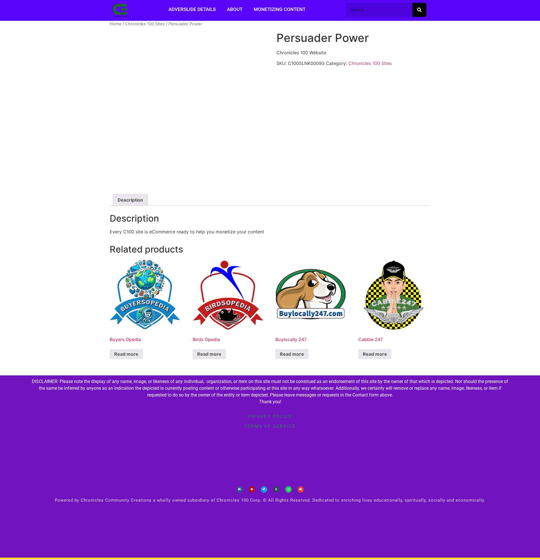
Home (116, 23)
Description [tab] (130, 200)
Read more (126, 354)
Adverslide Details (192, 9)
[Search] (419, 10)
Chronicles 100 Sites (145, 23)
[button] (239, 489)
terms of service (270, 426)
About (234, 9)
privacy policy (270, 416)
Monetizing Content (279, 9)
